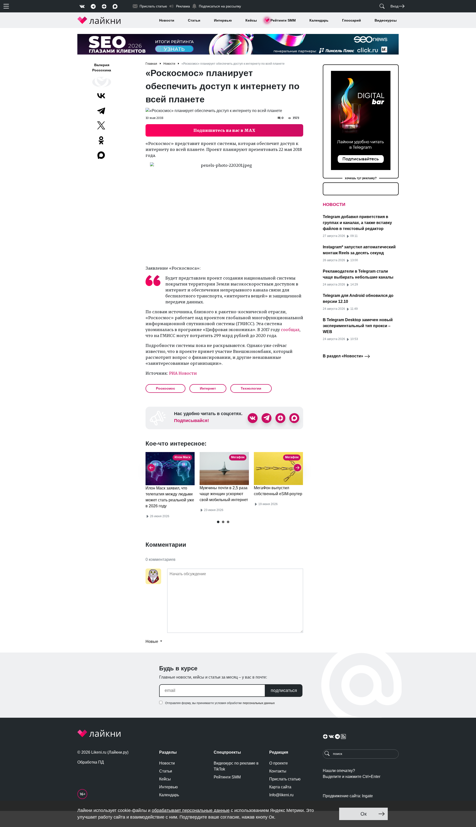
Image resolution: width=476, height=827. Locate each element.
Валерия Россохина (101, 67)
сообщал (290, 329)
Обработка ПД (90, 762)
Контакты (277, 771)
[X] (101, 125)
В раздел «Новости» (343, 356)
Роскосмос (165, 388)
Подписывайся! (191, 420)
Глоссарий (351, 20)
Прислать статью (284, 779)
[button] (218, 522)
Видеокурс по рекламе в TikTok (236, 766)
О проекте (278, 763)
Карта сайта (280, 787)
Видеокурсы (386, 20)
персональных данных (259, 703)
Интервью (223, 20)
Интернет (208, 388)
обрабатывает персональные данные (191, 810)
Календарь (318, 20)
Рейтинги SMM (283, 20)
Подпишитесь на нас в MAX (224, 130)
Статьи (194, 20)
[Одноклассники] (101, 140)
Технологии (251, 388)
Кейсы (251, 20)
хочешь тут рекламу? (361, 178)
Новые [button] (152, 641)
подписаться (284, 690)
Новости (166, 20)
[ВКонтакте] (101, 96)
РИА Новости (183, 373)
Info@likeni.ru (281, 795)
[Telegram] (101, 110)
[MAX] (101, 155)
